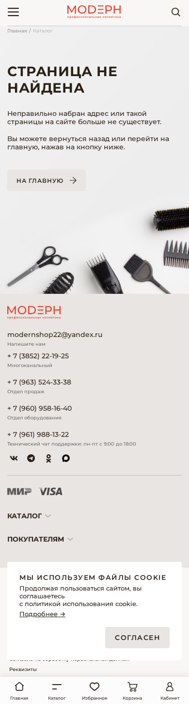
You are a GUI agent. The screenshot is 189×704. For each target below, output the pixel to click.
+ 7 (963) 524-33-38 (39, 382)
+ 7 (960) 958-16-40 (39, 408)
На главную (39, 180)
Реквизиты (23, 669)
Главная (17, 31)
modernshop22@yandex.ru (54, 335)
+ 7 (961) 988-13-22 (38, 435)
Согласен (137, 637)
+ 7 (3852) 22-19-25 (38, 356)
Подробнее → (42, 614)
